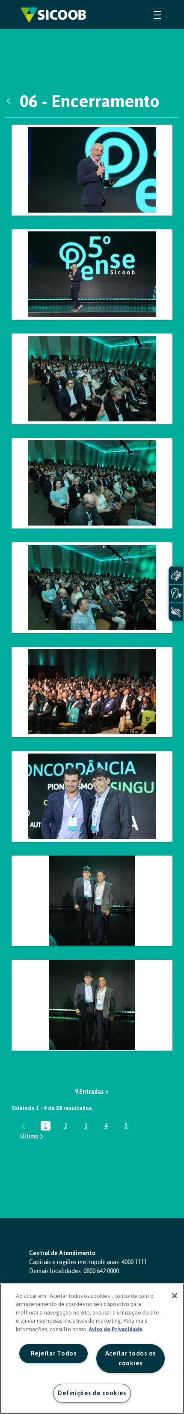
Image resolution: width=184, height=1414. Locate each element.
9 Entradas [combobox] (89, 1091)
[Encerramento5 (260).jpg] (92, 692)
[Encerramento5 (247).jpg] (92, 587)
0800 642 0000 (101, 1271)
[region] (92, 1348)
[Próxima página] (32, 1136)
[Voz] (176, 593)
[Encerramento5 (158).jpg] (92, 170)
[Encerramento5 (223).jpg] (92, 378)
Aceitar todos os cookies (130, 1358)
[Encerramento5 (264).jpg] (92, 1005)
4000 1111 (134, 1262)
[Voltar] (10, 101)
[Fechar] (174, 1295)
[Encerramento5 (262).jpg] (92, 796)
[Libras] (176, 575)
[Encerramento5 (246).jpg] (92, 483)
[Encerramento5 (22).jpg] (92, 274)
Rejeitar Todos (54, 1353)
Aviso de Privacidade (115, 1329)
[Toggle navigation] (157, 14)
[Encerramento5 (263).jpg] (92, 901)
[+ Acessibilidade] (176, 612)
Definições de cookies (92, 1393)
